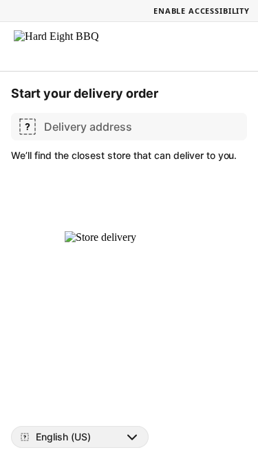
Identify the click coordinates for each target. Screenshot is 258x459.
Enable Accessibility (201, 11)
